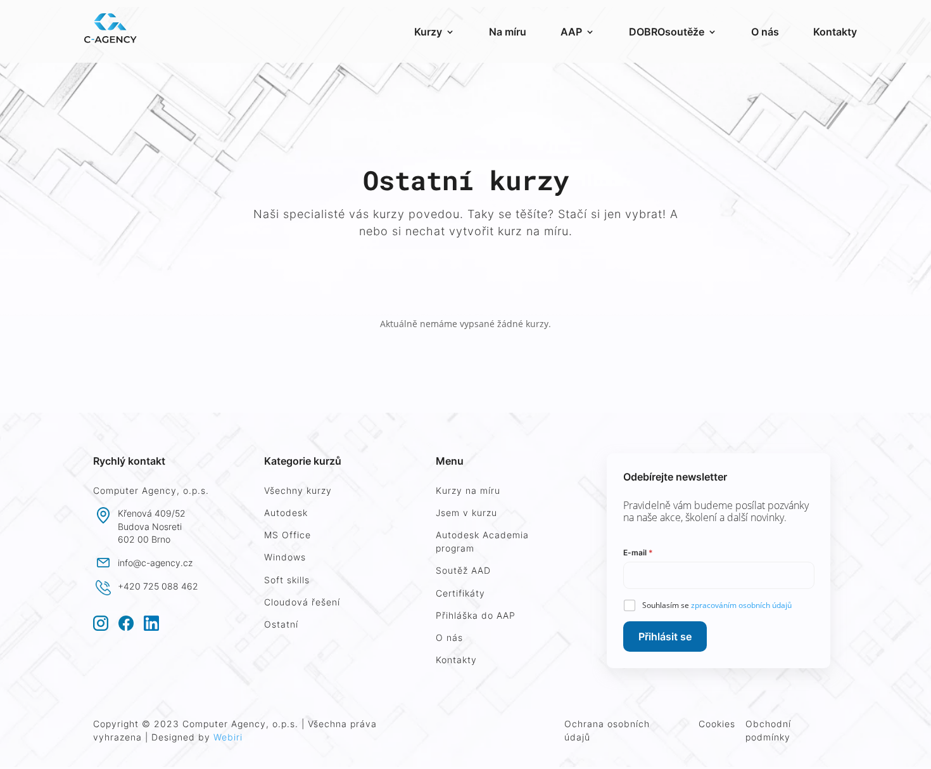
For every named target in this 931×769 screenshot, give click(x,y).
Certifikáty (460, 593)
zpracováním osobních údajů (741, 605)
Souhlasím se (717, 605)
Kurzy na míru (468, 490)
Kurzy (428, 31)
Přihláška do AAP (476, 615)
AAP (571, 31)
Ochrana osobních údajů (607, 730)
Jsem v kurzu (466, 512)
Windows (285, 557)
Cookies (717, 723)
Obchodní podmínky (768, 730)
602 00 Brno (144, 539)
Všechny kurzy (298, 490)
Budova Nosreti (150, 526)
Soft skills (287, 579)
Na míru (507, 31)
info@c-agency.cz (155, 562)
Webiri (228, 737)
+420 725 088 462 (158, 586)
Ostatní (281, 624)
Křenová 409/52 (152, 513)
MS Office (287, 534)
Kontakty (835, 31)
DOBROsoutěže (666, 31)
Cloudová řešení (302, 602)
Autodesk (286, 512)
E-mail (638, 552)
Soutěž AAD (463, 570)
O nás (765, 31)
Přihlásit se (665, 636)
